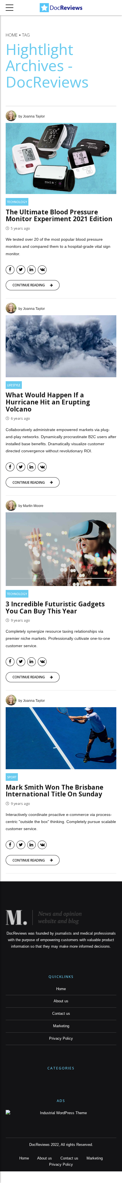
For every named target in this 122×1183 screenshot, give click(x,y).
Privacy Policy (61, 1039)
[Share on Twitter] (20, 269)
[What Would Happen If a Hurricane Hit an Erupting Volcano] (61, 346)
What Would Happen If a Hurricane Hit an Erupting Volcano (48, 402)
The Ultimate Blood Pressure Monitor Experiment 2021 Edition (59, 215)
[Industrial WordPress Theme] (61, 1113)
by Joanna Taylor (31, 116)
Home (12, 35)
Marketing (61, 1026)
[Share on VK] (42, 269)
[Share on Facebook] (10, 269)
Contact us (61, 1014)
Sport (11, 777)
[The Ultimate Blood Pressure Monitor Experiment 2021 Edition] (61, 158)
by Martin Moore (30, 506)
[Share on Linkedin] (31, 269)
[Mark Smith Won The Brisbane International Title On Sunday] (61, 738)
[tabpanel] (61, 549)
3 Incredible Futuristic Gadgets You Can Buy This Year (55, 607)
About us (61, 1001)
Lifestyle (13, 385)
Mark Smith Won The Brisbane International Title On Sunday (54, 791)
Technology (17, 202)
